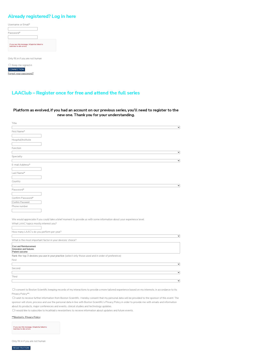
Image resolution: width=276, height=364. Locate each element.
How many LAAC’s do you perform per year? (36, 232)
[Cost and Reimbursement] (96, 246)
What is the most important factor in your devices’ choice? (44, 240)
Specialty (17, 156)
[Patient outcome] (96, 252)
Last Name (18, 173)
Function (16, 148)
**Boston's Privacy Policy (26, 317)
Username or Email (19, 24)
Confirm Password (22, 198)
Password (14, 33)
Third (14, 276)
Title (14, 123)
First (14, 260)
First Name (18, 131)
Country (16, 181)
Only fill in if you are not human (25, 58)
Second (16, 268)
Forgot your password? (21, 73)
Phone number (20, 206)
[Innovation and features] (96, 249)
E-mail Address (21, 165)
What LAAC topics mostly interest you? (34, 223)
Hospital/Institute (21, 140)
